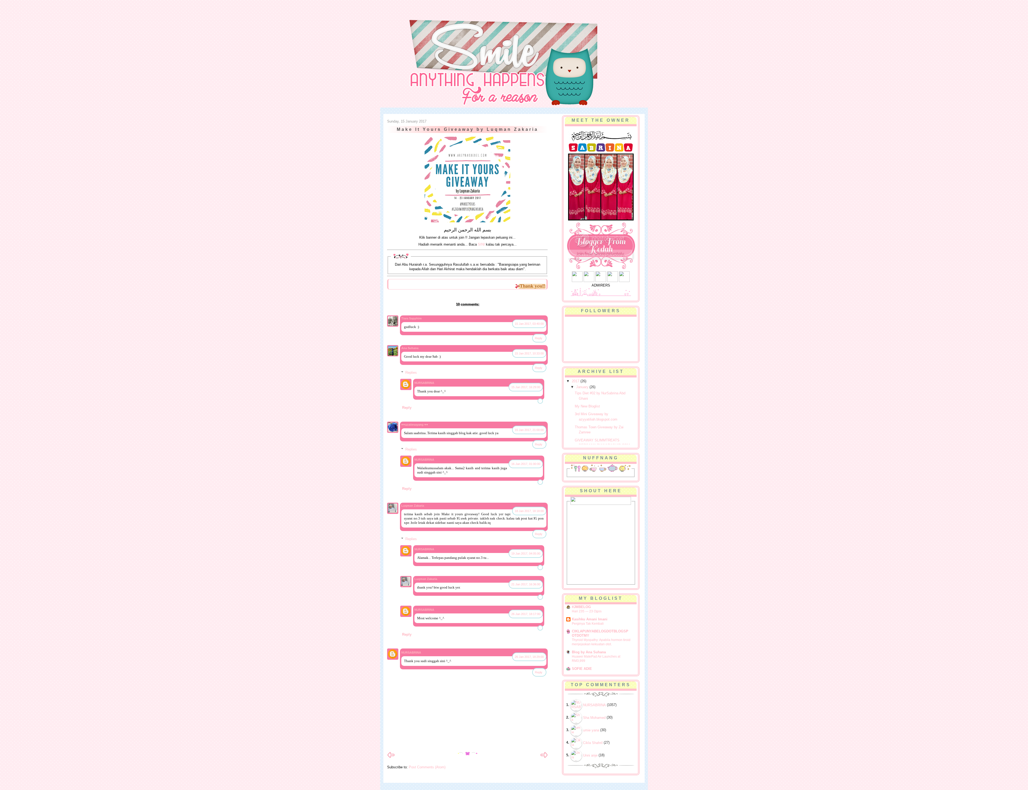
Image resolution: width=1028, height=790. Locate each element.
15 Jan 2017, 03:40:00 (529, 323)
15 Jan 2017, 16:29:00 (525, 387)
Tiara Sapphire (411, 318)
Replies (411, 373)
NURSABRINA (424, 382)
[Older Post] (544, 757)
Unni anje (590, 755)
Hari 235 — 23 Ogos (587, 611)
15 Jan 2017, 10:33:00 (529, 353)
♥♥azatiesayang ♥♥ (414, 424)
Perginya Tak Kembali (588, 623)
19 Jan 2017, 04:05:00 (525, 553)
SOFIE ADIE (582, 669)
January (582, 387)
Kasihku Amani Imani (589, 619)
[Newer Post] (391, 757)
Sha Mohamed (594, 718)
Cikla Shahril (593, 743)
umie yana (591, 730)
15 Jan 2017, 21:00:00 (529, 430)
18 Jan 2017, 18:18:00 (529, 511)
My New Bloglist (587, 406)
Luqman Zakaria (412, 505)
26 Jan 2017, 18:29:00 (529, 656)
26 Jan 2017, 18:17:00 (525, 614)
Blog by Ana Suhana (589, 652)
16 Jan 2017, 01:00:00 (525, 463)
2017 (576, 381)
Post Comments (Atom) (427, 767)
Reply (538, 338)
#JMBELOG (581, 607)
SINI (481, 244)
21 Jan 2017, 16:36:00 (525, 584)
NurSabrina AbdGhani (446, 14)
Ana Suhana (409, 348)
